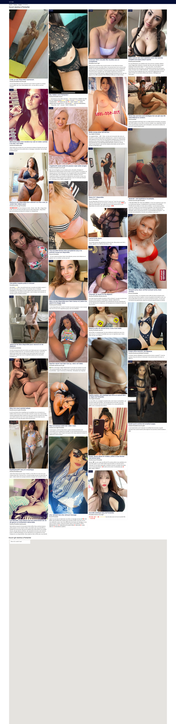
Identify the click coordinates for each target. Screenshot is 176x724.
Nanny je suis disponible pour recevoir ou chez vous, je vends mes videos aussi (28, 203)
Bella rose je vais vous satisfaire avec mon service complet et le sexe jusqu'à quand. (145, 58)
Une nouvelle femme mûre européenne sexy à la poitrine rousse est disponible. (65, 251)
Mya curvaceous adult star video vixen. (62, 426)
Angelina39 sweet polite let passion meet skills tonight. (68, 166)
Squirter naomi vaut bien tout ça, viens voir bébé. (66, 363)
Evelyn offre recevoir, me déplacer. (140, 351)
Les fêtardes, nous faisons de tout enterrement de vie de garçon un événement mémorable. (28, 521)
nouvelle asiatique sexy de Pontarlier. (101, 513)
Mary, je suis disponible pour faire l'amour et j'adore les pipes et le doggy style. (68, 302)
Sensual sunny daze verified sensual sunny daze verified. (144, 290)
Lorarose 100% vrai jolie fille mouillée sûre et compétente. (104, 60)
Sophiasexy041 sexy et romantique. (22, 470)
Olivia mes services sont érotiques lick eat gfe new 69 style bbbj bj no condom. (146, 116)
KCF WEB (11, 2)
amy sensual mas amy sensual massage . (63, 515)
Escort (10, 4)
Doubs (20, 4)
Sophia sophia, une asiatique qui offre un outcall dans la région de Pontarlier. (107, 396)
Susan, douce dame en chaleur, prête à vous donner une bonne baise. (106, 457)
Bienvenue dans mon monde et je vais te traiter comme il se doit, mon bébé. (28, 142)
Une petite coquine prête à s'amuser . (22, 283)
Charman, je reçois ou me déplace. (101, 294)
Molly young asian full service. (99, 132)
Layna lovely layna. (95, 238)
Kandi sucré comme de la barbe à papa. (142, 424)
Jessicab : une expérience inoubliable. (141, 199)
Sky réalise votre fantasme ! (58, 95)
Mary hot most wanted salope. (20, 408)
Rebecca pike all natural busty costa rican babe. (105, 328)
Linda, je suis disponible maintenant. (22, 79)
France (15, 4)
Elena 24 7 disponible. (96, 197)
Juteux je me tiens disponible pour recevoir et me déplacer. (26, 345)
